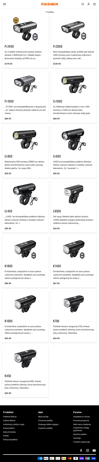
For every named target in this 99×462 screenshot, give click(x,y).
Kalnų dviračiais (9, 432)
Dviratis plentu (9, 428)
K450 (8, 375)
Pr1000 (9, 101)
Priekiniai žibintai (9, 417)
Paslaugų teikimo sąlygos (48, 424)
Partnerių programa (81, 420)
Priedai (6, 436)
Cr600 (57, 156)
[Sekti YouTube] (94, 450)
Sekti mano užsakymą (82, 424)
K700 (56, 321)
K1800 (9, 266)
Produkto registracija (81, 442)
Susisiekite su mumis (81, 417)
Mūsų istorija (43, 417)
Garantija (77, 438)
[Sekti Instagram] (87, 450)
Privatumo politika (45, 420)
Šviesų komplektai (10, 440)
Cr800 (8, 156)
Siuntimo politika (79, 434)
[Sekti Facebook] (81, 450)
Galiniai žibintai (9, 420)
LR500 (57, 211)
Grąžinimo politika (45, 428)
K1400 (57, 266)
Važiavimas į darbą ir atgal (13, 424)
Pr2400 (9, 46)
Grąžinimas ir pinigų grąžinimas (81, 429)
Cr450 (8, 211)
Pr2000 (57, 46)
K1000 (9, 321)
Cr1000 (57, 101)
